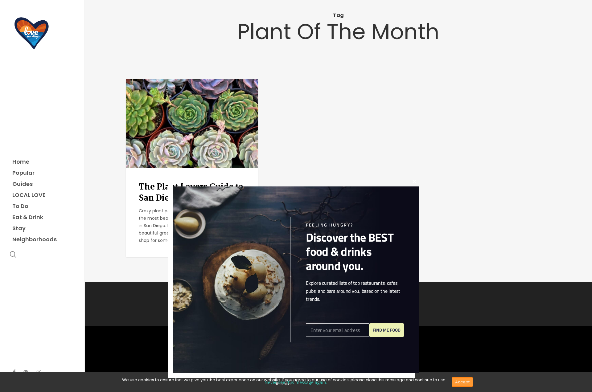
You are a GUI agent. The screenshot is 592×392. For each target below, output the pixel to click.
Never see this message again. (296, 382)
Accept (462, 382)
